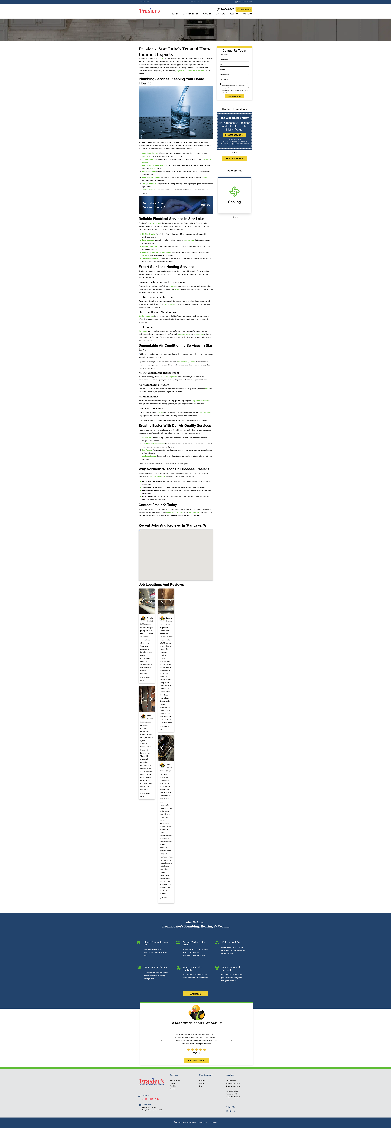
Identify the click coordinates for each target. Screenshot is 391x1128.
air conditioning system (168, 377)
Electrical (173, 1089)
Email (222, 64)
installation (181, 334)
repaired (145, 156)
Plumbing (173, 1086)
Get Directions (233, 1086)
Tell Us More (224, 79)
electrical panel (189, 240)
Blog (200, 1086)
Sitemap (214, 1122)
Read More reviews (197, 1061)
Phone (222, 69)
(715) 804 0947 (225, 9)
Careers (201, 1083)
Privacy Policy (203, 1122)
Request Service (233, 135)
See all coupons (233, 158)
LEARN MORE (195, 994)
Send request (234, 96)
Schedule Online (245, 9)
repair (188, 334)
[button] (232, 152)
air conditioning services (187, 362)
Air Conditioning (175, 1080)
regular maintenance (200, 401)
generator (145, 255)
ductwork (159, 413)
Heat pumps (143, 331)
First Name (224, 55)
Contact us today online (174, 512)
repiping (152, 168)
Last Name (224, 60)
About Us (202, 1080)
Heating (172, 1083)
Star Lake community (157, 477)
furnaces (171, 286)
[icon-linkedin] (231, 1111)
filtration (204, 178)
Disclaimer (192, 1122)
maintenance (198, 334)
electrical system (154, 223)
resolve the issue (171, 304)
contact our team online (196, 71)
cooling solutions (204, 413)
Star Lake (161, 59)
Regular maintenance (146, 316)
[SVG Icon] (234, 1111)
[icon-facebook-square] (227, 1111)
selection (178, 289)
